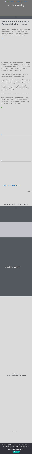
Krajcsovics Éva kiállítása (11, 185)
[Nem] (30, 448)
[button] (16, 10)
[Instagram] (13, 14)
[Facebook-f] (16, 14)
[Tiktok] (19, 14)
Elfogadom (16, 451)
